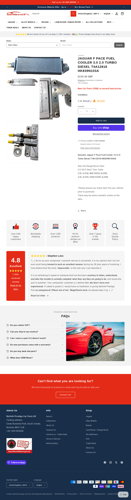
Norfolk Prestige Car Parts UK (23, 494)
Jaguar (89, 416)
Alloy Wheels (91, 421)
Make (8, 41)
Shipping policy (99, 494)
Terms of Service (53, 439)
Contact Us (51, 430)
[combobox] (53, 14)
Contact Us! (65, 395)
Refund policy (52, 443)
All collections (92, 434)
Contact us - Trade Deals (56, 434)
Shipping (81, 80)
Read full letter (38, 295)
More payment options (101, 134)
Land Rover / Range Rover (97, 430)
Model (63, 41)
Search (119, 45)
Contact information (115, 494)
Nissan (89, 425)
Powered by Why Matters (43, 494)
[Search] (73, 14)
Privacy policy (72, 494)
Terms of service (86, 494)
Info (87, 439)
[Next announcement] (124, 7)
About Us (50, 425)
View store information (90, 148)
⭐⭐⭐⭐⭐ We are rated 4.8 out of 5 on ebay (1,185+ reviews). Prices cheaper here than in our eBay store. (65, 34)
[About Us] (19, 445)
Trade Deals (91, 443)
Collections (51, 421)
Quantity (81, 106)
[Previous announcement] (7, 7)
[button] (12, 22)
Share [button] (83, 211)
